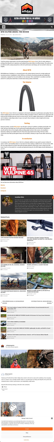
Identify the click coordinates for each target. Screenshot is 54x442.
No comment (4, 241)
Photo (5, 387)
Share (3, 390)
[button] (52, 418)
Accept (27, 429)
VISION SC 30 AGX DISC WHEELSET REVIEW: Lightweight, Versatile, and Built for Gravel (28, 328)
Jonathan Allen (17, 34)
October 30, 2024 (12, 317)
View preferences (27, 436)
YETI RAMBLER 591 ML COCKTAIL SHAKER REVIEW (12, 265)
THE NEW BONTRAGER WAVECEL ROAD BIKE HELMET (13, 291)
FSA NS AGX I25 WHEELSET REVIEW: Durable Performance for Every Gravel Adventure (28, 315)
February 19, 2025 (13, 310)
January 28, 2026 (12, 336)
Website (3, 185)
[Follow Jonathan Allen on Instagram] (53, 197)
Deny (27, 432)
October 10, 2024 (12, 330)
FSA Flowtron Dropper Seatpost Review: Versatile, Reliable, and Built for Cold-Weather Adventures (39, 239)
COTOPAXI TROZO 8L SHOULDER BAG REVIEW (41, 302)
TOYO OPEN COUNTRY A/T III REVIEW (16, 321)
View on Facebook (4, 389)
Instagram (3, 190)
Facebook (3, 188)
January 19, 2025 (32, 242)
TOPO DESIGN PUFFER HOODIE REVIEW (12, 237)
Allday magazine (8, 374)
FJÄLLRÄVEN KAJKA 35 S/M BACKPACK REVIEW (13, 302)
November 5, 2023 (32, 293)
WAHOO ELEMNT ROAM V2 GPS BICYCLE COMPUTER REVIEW (38, 291)
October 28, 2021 (5, 294)
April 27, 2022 (31, 266)
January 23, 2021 (5, 239)
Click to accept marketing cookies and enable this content (27, 165)
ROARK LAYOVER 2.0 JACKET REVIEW (37, 265)
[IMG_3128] (27, 22)
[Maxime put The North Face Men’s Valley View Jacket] (14, 363)
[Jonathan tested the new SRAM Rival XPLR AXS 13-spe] (40, 363)
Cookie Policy (26, 439)
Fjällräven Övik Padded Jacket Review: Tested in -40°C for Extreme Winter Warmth (27, 334)
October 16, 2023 (12, 323)
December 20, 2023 (6, 268)
